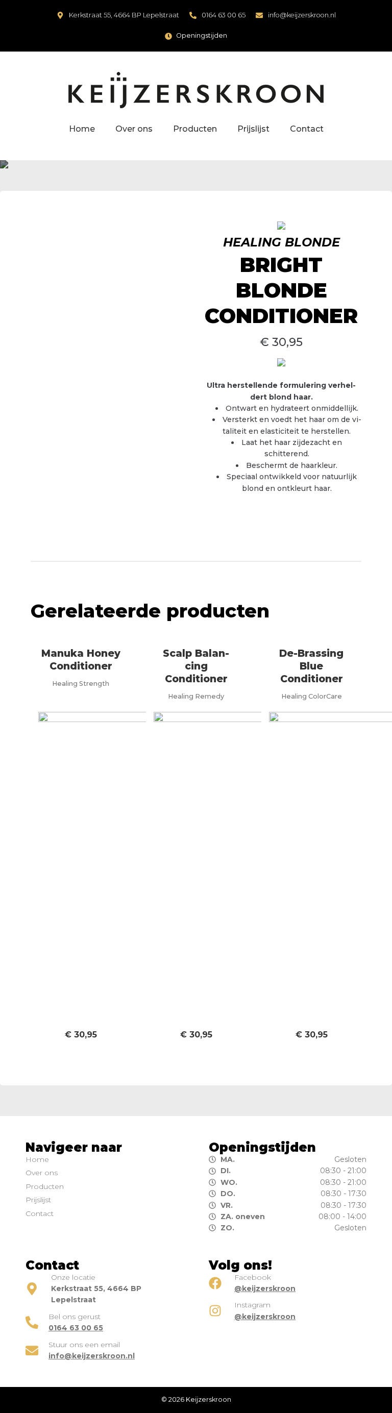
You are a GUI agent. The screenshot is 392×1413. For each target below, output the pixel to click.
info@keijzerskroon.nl (302, 15)
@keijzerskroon (265, 1288)
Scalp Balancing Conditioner (196, 666)
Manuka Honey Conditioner (80, 659)
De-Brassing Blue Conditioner (311, 666)
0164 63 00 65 (224, 15)
